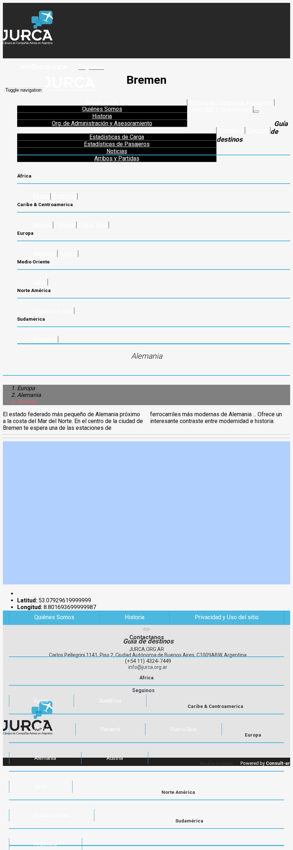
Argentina (44, 339)
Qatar (39, 282)
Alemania (44, 253)
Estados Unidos (53, 310)
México (42, 225)
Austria (67, 253)
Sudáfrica (64, 196)
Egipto (41, 196)
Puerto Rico (92, 225)
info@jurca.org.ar (42, 66)
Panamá (65, 225)
